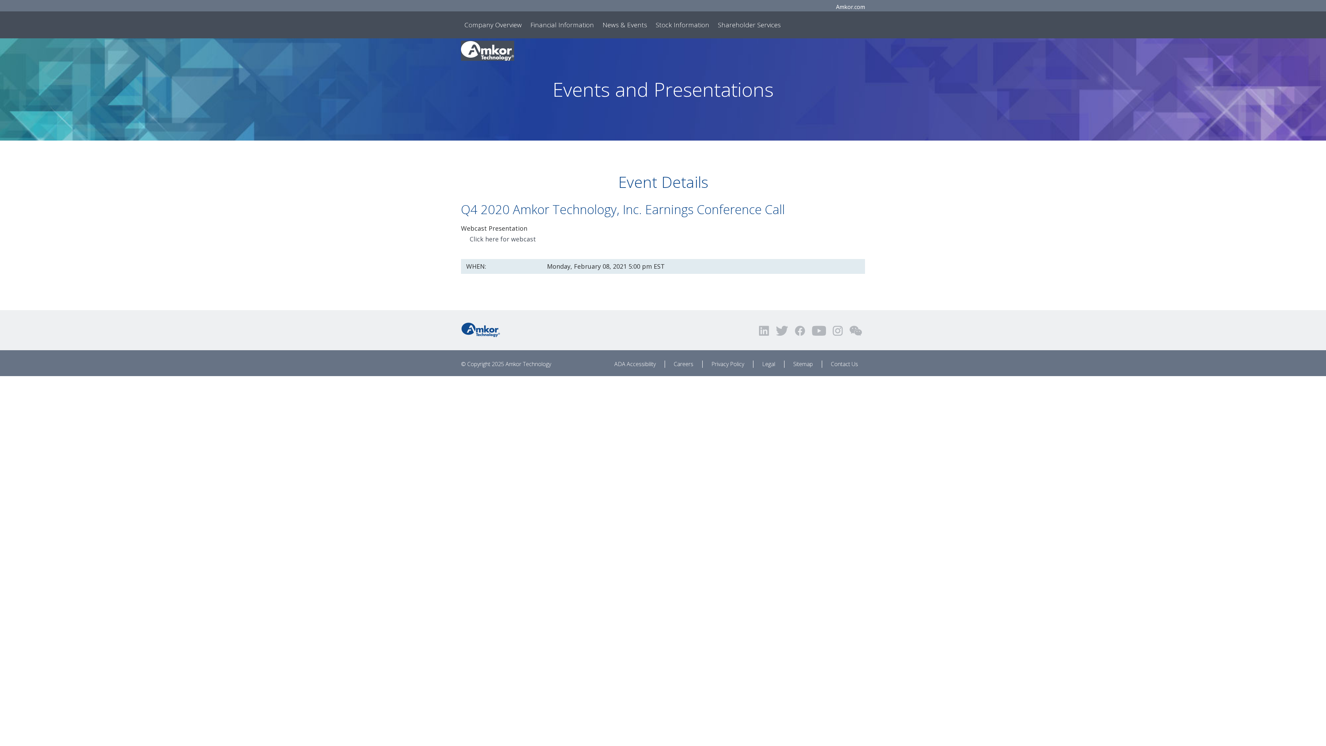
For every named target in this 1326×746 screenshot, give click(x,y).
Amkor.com (850, 7)
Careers (683, 364)
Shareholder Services (749, 24)
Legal (768, 364)
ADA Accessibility (635, 364)
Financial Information (562, 24)
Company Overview (493, 24)
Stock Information (682, 24)
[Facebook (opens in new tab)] (799, 331)
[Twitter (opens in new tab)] (782, 331)
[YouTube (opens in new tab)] (818, 331)
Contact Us (844, 364)
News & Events (625, 24)
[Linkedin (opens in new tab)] (764, 331)
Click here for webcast (503, 239)
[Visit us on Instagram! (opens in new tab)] (837, 331)
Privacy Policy (727, 364)
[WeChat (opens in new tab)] (855, 331)
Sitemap (803, 364)
